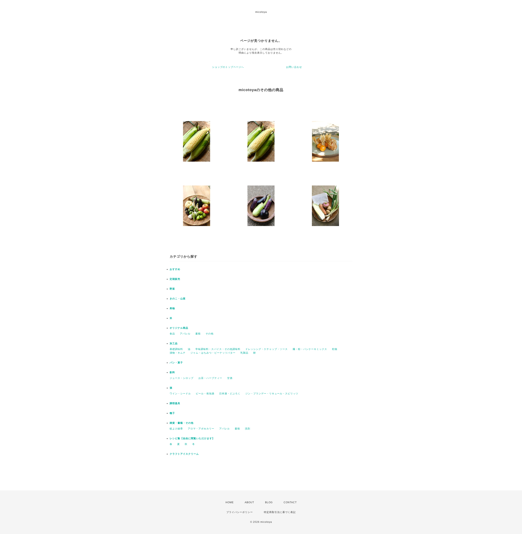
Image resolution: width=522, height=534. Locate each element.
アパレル (185, 333)
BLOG (269, 502)
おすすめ (175, 269)
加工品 (174, 343)
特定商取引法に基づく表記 (280, 512)
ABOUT (249, 502)
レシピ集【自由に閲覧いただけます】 (192, 438)
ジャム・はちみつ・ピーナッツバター (213, 352)
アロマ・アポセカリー (201, 428)
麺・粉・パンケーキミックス (310, 349)
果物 (172, 308)
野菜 (172, 288)
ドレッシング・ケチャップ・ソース (266, 349)
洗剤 (247, 428)
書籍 (198, 333)
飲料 (172, 372)
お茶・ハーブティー (210, 378)
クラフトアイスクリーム (184, 453)
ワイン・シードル (180, 393)
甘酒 (229, 378)
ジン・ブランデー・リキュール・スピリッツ (271, 393)
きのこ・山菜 (178, 298)
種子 (172, 413)
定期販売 (175, 279)
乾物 (334, 349)
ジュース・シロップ (182, 378)
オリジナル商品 (179, 328)
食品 (172, 333)
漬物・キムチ (178, 352)
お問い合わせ (294, 67)
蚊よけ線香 (176, 428)
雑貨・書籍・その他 (182, 422)
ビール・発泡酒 (205, 393)
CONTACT (290, 502)
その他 (209, 333)
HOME (230, 502)
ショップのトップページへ (228, 67)
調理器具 (175, 403)
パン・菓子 (176, 362)
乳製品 (244, 352)
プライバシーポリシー (239, 512)
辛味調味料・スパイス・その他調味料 (217, 349)
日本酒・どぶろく (229, 393)
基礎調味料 (176, 349)
